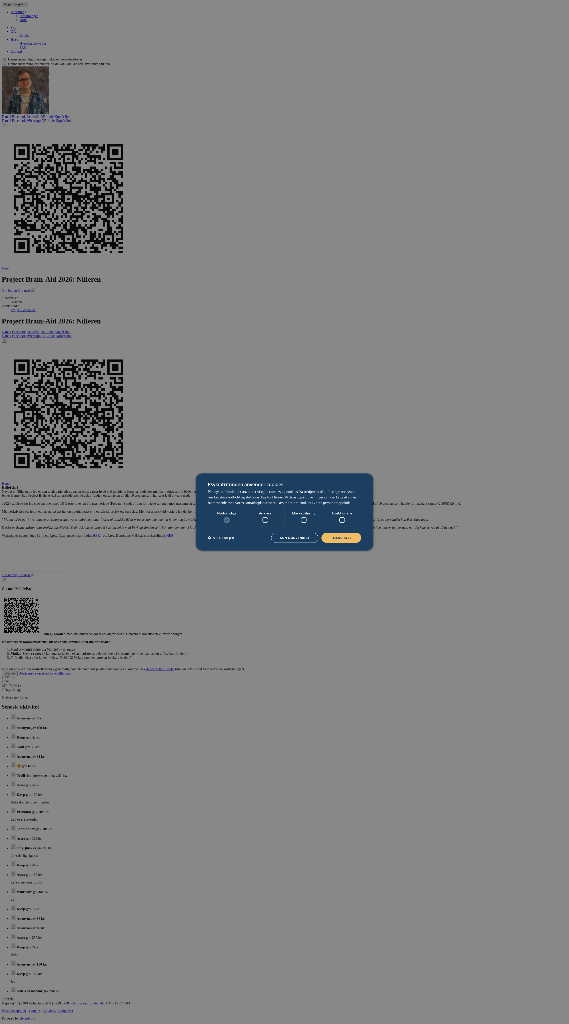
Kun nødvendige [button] (295, 538)
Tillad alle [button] (341, 538)
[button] (221, 537)
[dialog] (284, 512)
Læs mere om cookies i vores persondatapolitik (313, 502)
